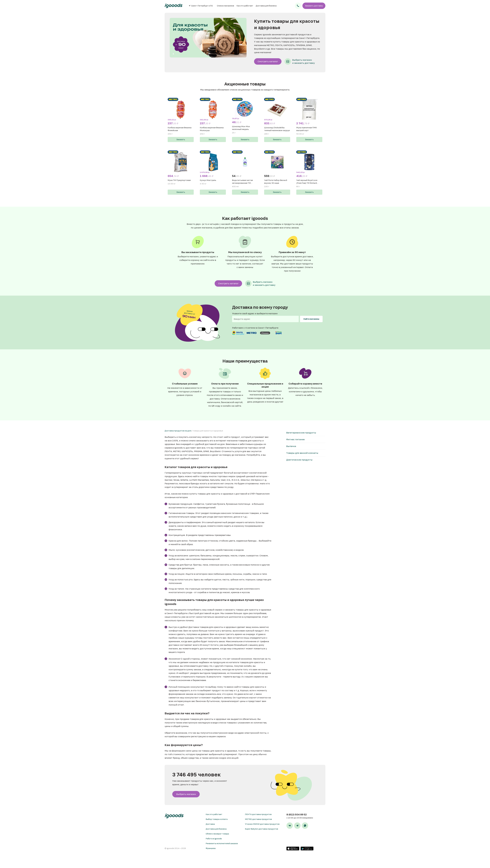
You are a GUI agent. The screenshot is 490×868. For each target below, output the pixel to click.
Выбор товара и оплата (217, 819)
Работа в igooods (214, 838)
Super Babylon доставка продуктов (261, 829)
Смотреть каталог (268, 61)
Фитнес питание (295, 439)
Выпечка (291, 446)
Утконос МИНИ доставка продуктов (262, 824)
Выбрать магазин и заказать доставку (303, 61)
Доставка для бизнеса (266, 6)
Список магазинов (225, 6)
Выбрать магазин (186, 794)
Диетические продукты (299, 459)
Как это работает (245, 6)
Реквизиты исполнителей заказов (222, 843)
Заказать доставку (314, 6)
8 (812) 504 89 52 (296, 814)
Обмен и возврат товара (217, 834)
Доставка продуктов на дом (178, 431)
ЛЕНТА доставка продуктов (258, 814)
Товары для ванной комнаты (302, 453)
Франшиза (211, 848)
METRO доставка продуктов (258, 819)
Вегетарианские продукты (301, 432)
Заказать (180, 139)
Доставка (210, 824)
